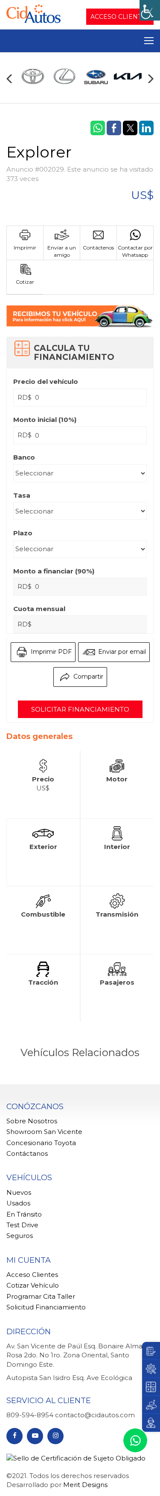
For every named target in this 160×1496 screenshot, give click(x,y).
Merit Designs (85, 1485)
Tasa (21, 495)
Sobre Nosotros (31, 1121)
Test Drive (22, 1225)
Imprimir (25, 247)
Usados (18, 1203)
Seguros (19, 1236)
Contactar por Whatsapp (135, 251)
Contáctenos (98, 247)
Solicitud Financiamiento (46, 1307)
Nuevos (18, 1192)
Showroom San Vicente (44, 1132)
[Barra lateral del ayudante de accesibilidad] (150, 10)
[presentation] (9, 78)
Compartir (87, 676)
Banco (24, 457)
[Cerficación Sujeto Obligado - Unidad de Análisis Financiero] (75, 1457)
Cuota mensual (39, 609)
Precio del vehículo (45, 381)
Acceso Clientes (119, 17)
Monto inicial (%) (44, 420)
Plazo (22, 533)
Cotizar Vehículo (32, 1285)
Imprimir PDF (50, 652)
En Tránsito (24, 1214)
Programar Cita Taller (40, 1296)
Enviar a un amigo (61, 251)
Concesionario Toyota (41, 1143)
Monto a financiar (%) (53, 571)
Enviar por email (121, 652)
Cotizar (25, 282)
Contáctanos (27, 1153)
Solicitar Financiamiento (80, 709)
